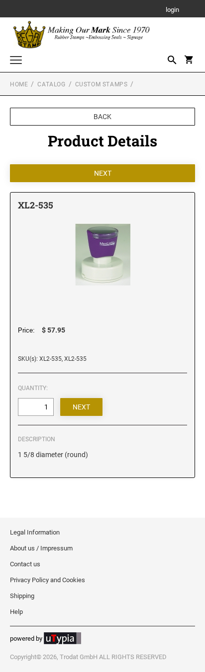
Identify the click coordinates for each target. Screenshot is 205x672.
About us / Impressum (41, 548)
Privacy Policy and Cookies (47, 580)
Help (16, 611)
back (102, 117)
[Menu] (15, 61)
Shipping (22, 596)
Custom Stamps (101, 84)
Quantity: (33, 388)
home (19, 84)
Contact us (25, 564)
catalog (51, 84)
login (172, 10)
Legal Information (35, 532)
